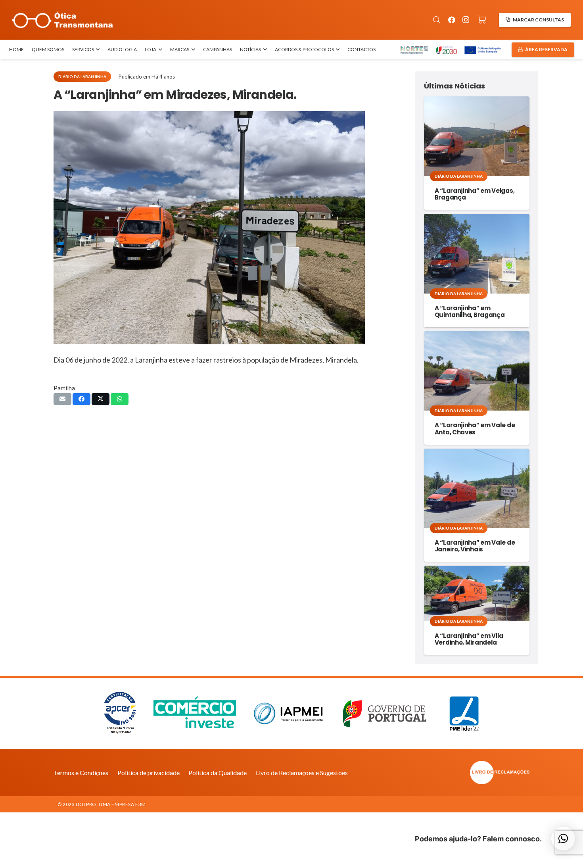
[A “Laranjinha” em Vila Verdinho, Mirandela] (476, 593)
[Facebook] (452, 20)
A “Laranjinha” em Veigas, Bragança (475, 194)
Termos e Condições (81, 772)
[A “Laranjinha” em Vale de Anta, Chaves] (476, 371)
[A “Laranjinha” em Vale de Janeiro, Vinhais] (476, 488)
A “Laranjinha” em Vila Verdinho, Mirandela (469, 639)
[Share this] (81, 399)
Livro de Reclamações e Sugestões (302, 772)
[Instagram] (466, 20)
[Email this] (62, 399)
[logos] (450, 50)
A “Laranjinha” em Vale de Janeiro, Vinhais (475, 545)
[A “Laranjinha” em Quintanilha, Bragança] (476, 253)
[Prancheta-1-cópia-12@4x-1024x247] (62, 20)
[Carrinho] (482, 20)
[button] (437, 20)
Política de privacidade (148, 772)
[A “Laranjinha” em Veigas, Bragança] (476, 136)
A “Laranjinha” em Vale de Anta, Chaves (475, 428)
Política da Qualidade (217, 772)
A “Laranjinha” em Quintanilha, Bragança (470, 311)
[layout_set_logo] (456, 772)
